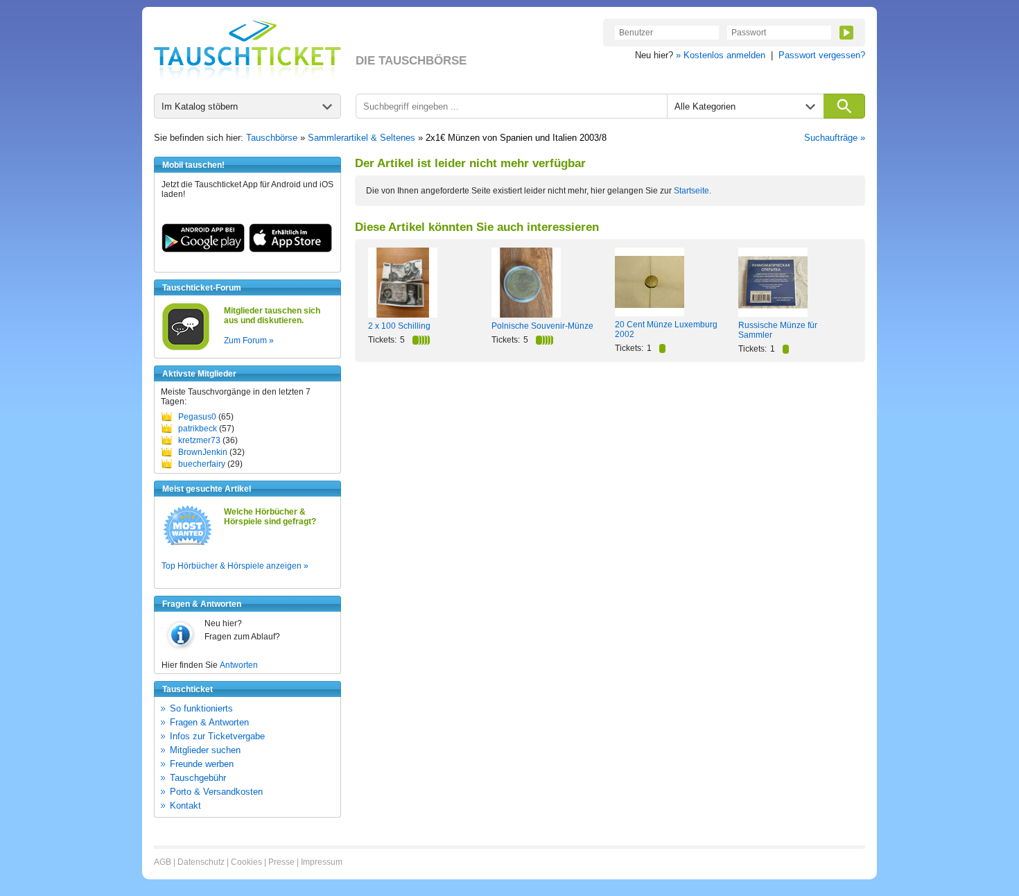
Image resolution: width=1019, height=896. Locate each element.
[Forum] (186, 348)
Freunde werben (202, 764)
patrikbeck (197, 428)
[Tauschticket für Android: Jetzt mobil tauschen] (203, 250)
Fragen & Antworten (209, 722)
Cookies (246, 862)
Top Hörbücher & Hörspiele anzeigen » (235, 566)
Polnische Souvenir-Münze (542, 326)
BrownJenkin (202, 452)
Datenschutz (201, 862)
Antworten (239, 665)
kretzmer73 (199, 440)
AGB (162, 862)
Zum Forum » (249, 340)
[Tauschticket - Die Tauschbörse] (247, 50)
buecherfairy (201, 464)
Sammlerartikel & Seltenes (361, 137)
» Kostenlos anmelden (720, 55)
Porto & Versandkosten (216, 791)
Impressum (321, 862)
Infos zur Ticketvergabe (217, 736)
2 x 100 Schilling (399, 326)
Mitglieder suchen (205, 750)
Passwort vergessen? (821, 55)
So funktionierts (201, 708)
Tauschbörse (271, 137)
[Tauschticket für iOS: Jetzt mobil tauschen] (290, 250)
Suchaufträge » (834, 137)
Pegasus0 (197, 417)
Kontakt (185, 805)
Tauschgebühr (198, 778)
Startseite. (692, 191)
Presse (281, 862)
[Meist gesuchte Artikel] (188, 544)
